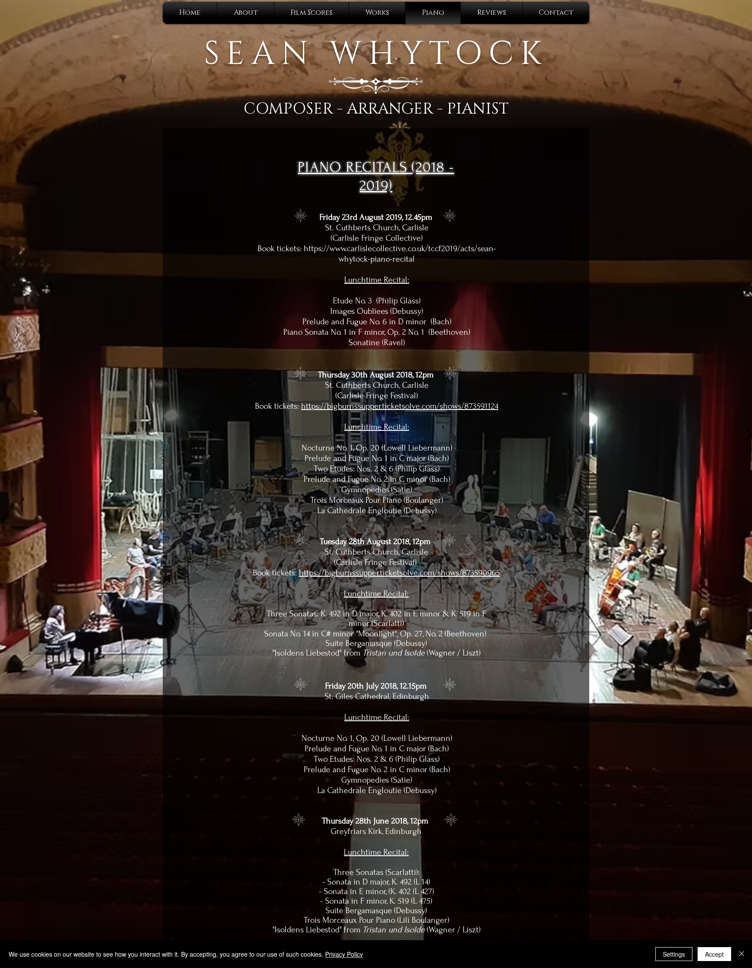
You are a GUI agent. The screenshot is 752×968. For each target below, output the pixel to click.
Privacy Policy (344, 954)
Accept (714, 954)
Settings (674, 954)
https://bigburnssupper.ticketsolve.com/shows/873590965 (399, 573)
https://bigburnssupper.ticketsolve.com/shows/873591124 (399, 406)
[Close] (741, 954)
